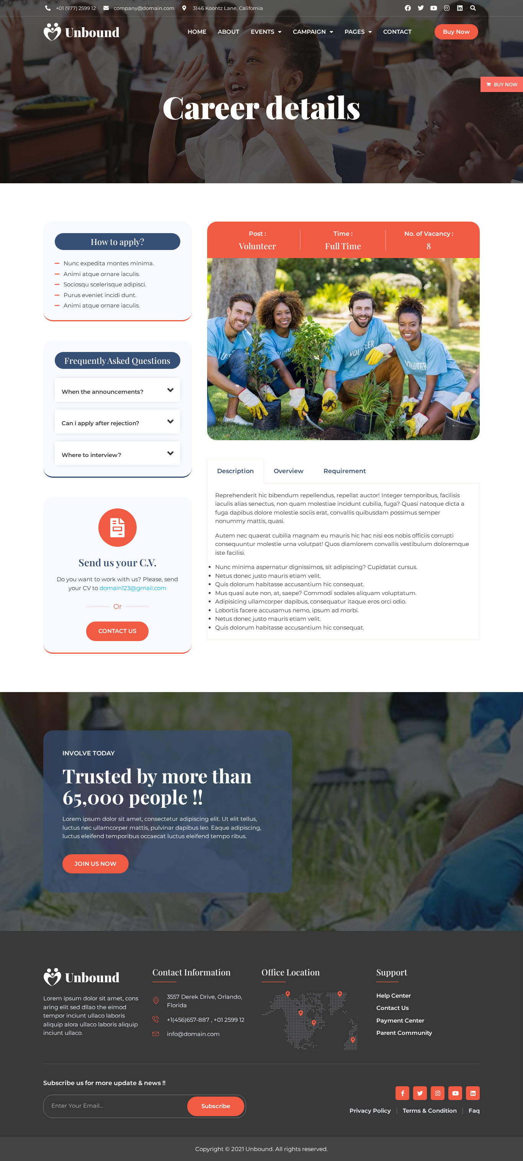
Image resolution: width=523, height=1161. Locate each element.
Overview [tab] (289, 471)
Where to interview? (91, 455)
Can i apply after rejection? (100, 423)
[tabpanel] (343, 561)
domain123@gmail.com (133, 588)
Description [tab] (235, 471)
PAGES (354, 32)
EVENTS (262, 32)
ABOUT (228, 32)
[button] (473, 8)
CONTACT (397, 32)
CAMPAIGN (309, 32)
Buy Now (505, 84)
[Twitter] (420, 1093)
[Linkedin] (460, 8)
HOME (197, 32)
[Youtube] (455, 1093)
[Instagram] (447, 8)
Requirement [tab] (345, 471)
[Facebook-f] (402, 1093)
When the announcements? (103, 391)
